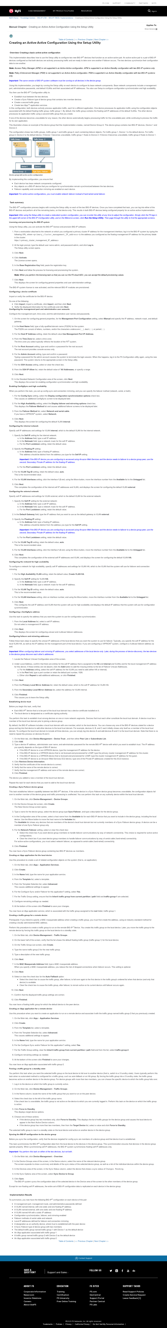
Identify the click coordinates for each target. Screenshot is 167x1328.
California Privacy (82, 1324)
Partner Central (97, 1301)
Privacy (68, 1324)
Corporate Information (35, 1291)
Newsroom (29, 1295)
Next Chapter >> (101, 39)
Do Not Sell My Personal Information (108, 1324)
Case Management (37, 11)
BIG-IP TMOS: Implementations (61, 18)
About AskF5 (30, 1304)
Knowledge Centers (28, 18)
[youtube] (127, 1270)
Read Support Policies (133, 1291)
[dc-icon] (132, 1270)
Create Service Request (134, 1295)
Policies (59, 1324)
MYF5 (154, 3)
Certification (63, 1295)
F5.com (105, 3)
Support (117, 3)
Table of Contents (66, 39)
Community (130, 3)
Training (61, 1291)
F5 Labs (93, 1304)
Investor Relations (32, 1298)
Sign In (154, 11)
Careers (27, 1301)
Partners (144, 3)
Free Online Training (66, 1301)
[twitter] (110, 1270)
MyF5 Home (13, 18)
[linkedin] (115, 1270)
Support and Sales (57, 1272)
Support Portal (97, 1298)
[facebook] (121, 1270)
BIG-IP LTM (41, 18)
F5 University (63, 1298)
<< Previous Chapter (84, 39)
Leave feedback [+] (132, 1298)
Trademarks (48, 1324)
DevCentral (95, 1295)
